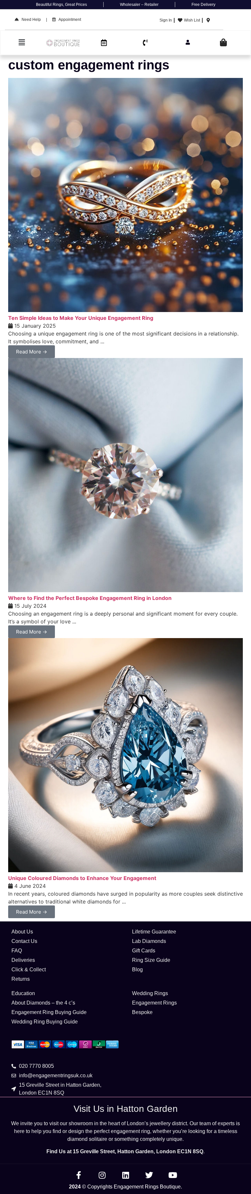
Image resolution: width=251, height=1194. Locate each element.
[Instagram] (102, 1175)
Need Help (30, 19)
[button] (21, 42)
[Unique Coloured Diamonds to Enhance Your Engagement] (125, 870)
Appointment (68, 19)
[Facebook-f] (78, 1175)
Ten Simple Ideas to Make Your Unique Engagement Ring (80, 318)
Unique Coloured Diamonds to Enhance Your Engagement (82, 878)
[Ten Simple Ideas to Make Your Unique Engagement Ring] (125, 310)
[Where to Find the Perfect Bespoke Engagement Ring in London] (125, 590)
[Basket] (223, 42)
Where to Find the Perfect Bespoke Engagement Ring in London (90, 598)
